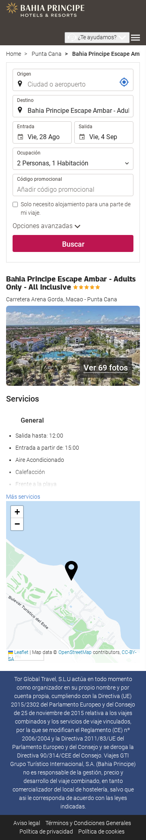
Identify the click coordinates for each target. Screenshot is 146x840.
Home (13, 54)
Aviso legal (26, 823)
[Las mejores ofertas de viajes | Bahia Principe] (45, 12)
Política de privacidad (46, 831)
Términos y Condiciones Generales (88, 823)
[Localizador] (124, 82)
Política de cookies (101, 831)
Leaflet (20, 652)
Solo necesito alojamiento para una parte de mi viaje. (76, 208)
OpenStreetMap (75, 652)
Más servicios (23, 496)
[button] (97, 37)
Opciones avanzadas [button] (43, 226)
